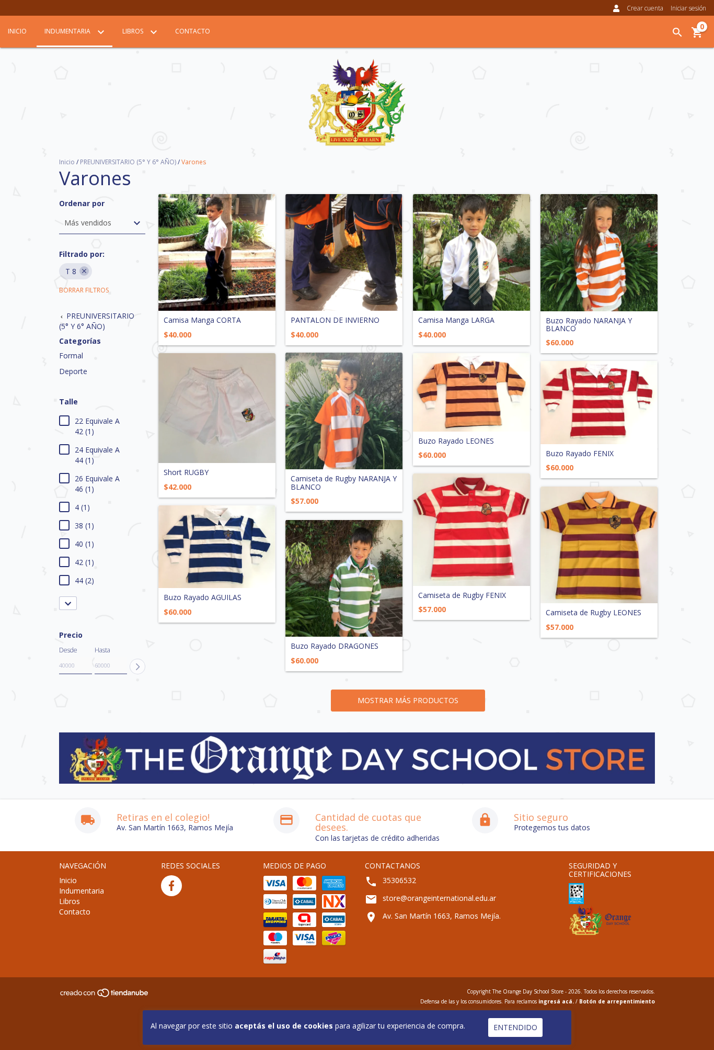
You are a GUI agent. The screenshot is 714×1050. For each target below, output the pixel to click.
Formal (71, 355)
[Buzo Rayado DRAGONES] (343, 578)
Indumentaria (68, 31)
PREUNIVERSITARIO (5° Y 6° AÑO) (128, 161)
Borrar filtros (84, 290)
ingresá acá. (556, 1001)
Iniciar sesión (688, 8)
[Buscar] (677, 32)
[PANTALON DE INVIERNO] (343, 252)
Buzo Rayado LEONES (456, 441)
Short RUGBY (186, 472)
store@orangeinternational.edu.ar (439, 898)
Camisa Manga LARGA (456, 320)
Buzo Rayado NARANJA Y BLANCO (589, 325)
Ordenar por (82, 203)
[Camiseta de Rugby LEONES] (599, 545)
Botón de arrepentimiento (617, 1001)
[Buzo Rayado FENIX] (599, 402)
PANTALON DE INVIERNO (335, 320)
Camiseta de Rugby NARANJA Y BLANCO (344, 483)
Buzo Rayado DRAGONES (334, 646)
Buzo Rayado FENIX (580, 453)
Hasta (102, 650)
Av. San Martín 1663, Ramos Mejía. (442, 916)
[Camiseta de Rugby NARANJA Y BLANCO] (343, 411)
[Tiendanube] (105, 995)
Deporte (73, 371)
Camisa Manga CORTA (202, 320)
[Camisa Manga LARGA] (471, 252)
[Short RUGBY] (216, 408)
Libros (133, 31)
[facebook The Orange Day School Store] (171, 885)
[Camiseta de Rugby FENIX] (471, 529)
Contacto (192, 31)
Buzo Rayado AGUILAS (202, 597)
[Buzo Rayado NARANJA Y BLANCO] (599, 252)
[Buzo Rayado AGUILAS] (216, 547)
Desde (68, 650)
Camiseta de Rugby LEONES (593, 612)
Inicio (17, 31)
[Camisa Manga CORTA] (216, 252)
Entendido (515, 1027)
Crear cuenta (645, 8)
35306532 (399, 880)
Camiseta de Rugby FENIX (462, 595)
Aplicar (137, 666)
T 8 (70, 271)
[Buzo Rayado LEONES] (471, 392)
